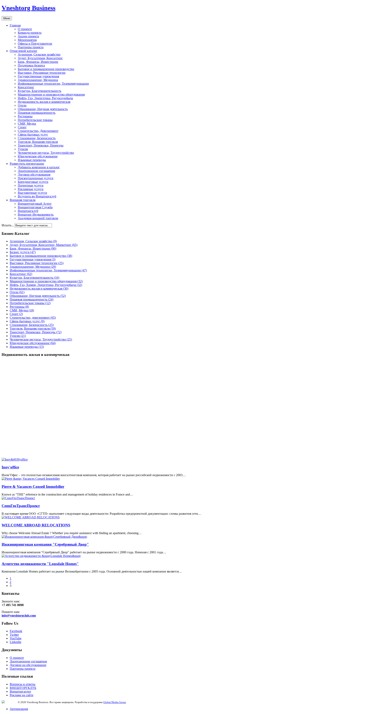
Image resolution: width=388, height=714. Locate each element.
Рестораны (25, 116)
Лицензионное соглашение (36, 171)
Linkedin (15, 642)
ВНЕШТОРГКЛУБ (23, 688)
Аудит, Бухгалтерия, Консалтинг (40, 58)
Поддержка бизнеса (31, 65)
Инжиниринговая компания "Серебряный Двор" (45, 544)
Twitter (14, 634)
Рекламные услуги (30, 189)
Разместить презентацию (27, 163)
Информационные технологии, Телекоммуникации (53, 83)
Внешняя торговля (22, 200)
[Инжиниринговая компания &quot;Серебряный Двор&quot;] (44, 536)
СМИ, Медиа (27, 123)
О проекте (25, 29)
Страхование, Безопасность (37, 138)
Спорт (22, 127)
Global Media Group (114, 702)
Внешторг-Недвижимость (36, 214)
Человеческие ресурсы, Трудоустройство (46, 152)
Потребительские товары (35, 120)
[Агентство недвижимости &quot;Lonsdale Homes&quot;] (41, 556)
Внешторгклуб (28, 211)
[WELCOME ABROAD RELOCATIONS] (31, 517)
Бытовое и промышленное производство (46, 69)
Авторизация (19, 709)
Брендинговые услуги (33, 182)
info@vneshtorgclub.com (19, 615)
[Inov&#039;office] (15, 459)
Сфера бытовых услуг (33, 134)
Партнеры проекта (30, 47)
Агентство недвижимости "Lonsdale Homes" (40, 564)
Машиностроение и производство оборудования (51, 94)
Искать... (8, 225)
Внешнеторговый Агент (35, 203)
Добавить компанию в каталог (39, 167)
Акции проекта (28, 36)
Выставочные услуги (32, 192)
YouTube (15, 638)
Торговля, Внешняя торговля (38, 141)
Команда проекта (29, 32)
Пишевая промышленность (36, 112)
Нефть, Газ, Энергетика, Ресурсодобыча (45, 98)
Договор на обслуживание (28, 665)
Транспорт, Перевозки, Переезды (40, 145)
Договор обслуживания (34, 174)
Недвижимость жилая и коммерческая (44, 101)
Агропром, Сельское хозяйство (39, 54)
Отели (22, 105)
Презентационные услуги (35, 178)
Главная (15, 25)
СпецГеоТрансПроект (21, 506)
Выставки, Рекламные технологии (41, 72)
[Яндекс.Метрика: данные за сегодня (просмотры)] (10, 701)
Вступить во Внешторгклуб (37, 196)
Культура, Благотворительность (39, 91)
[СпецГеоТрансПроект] (18, 498)
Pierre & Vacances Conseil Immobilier (33, 486)
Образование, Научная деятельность (43, 109)
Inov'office (10, 467)
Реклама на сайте (21, 695)
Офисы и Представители (35, 43)
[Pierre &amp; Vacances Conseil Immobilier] (31, 478)
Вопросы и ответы (22, 684)
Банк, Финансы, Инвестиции (38, 61)
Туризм (23, 149)
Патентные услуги (30, 185)
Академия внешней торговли (38, 218)
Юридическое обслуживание (38, 156)
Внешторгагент (20, 691)
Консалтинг (26, 87)
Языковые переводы (32, 160)
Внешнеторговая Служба (35, 207)
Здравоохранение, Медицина (38, 80)
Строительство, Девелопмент (38, 131)
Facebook (16, 631)
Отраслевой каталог (23, 51)
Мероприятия (27, 40)
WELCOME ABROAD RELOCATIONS (36, 525)
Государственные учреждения (38, 76)
